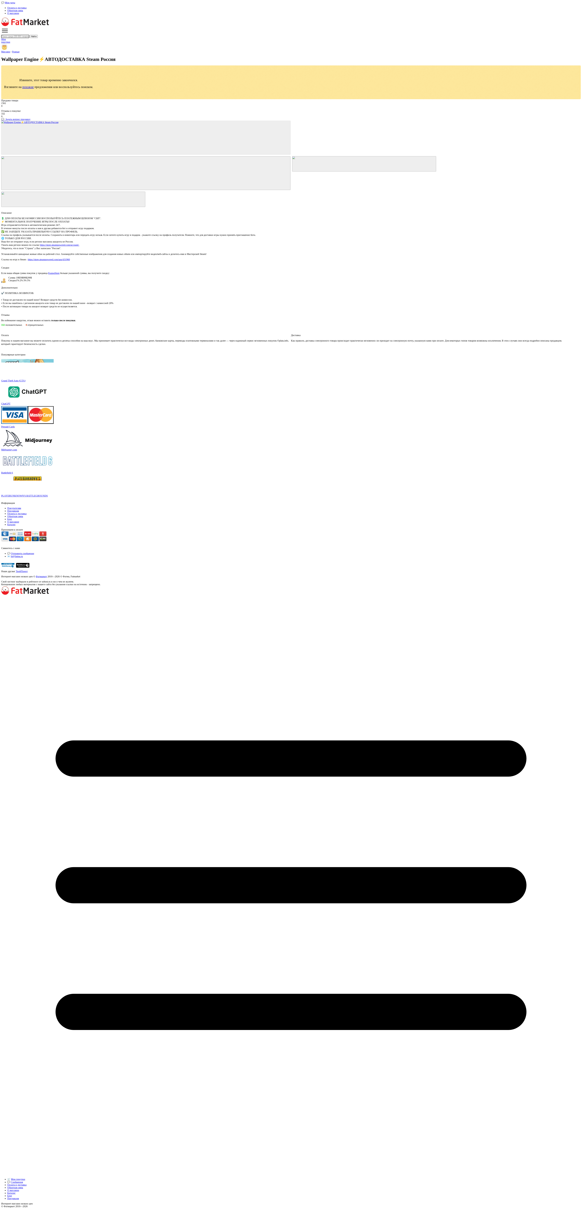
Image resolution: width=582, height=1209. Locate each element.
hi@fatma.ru (17, 556)
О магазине (13, 13)
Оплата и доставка (17, 8)
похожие (28, 87)
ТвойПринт (22, 571)
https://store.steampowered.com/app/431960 (49, 259)
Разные (16, 51)
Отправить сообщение (22, 553)
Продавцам (13, 511)
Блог (9, 519)
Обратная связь (15, 10)
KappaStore (54, 273)
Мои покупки (18, 1179)
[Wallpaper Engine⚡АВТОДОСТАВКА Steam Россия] (146, 138)
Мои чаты (10, 2)
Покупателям (14, 508)
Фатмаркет (41, 576)
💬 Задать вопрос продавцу (15, 119)
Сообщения (17, 1182)
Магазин (5, 51)
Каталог (11, 524)
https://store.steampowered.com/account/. (59, 245)
